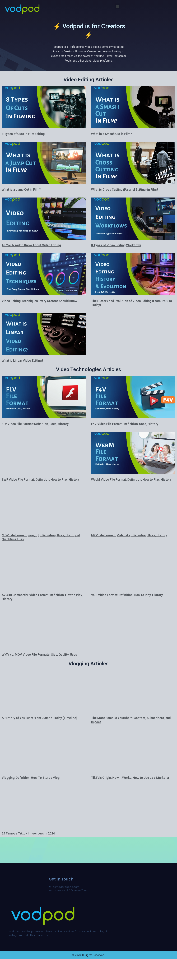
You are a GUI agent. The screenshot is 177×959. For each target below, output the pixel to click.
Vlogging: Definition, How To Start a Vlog (30, 777)
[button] (117, 6)
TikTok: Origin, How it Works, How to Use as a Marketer (130, 777)
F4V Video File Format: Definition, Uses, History (125, 424)
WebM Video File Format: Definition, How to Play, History (131, 479)
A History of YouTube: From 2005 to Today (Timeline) (39, 718)
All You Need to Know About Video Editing (31, 245)
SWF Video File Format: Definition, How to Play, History (41, 479)
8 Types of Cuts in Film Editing (23, 134)
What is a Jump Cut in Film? (21, 189)
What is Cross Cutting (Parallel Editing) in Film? (124, 189)
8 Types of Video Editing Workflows (116, 245)
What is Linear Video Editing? (22, 360)
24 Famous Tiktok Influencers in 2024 (28, 833)
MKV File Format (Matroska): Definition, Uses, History (129, 535)
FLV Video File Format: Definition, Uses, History (35, 424)
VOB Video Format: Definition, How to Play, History (127, 595)
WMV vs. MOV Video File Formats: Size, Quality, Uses (39, 654)
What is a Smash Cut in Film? (111, 134)
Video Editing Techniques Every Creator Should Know (39, 301)
